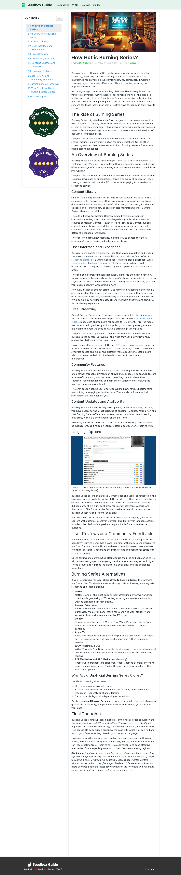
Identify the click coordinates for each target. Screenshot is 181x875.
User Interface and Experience (42, 47)
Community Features (43, 58)
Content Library (40, 41)
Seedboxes (63, 5)
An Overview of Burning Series (43, 35)
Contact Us (151, 869)
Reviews (85, 5)
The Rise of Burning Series (41, 27)
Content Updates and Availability (43, 64)
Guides (96, 5)
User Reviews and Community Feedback (41, 77)
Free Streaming (40, 54)
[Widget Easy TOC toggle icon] (59, 18)
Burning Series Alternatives (45, 83)
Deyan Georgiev (81, 63)
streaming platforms (82, 259)
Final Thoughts (38, 96)
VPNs (75, 5)
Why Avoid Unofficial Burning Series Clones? (43, 90)
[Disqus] (113, 815)
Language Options (41, 71)
